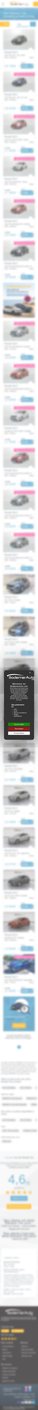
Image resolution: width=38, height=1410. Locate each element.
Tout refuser (19, 729)
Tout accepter (19, 724)
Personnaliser (19, 733)
